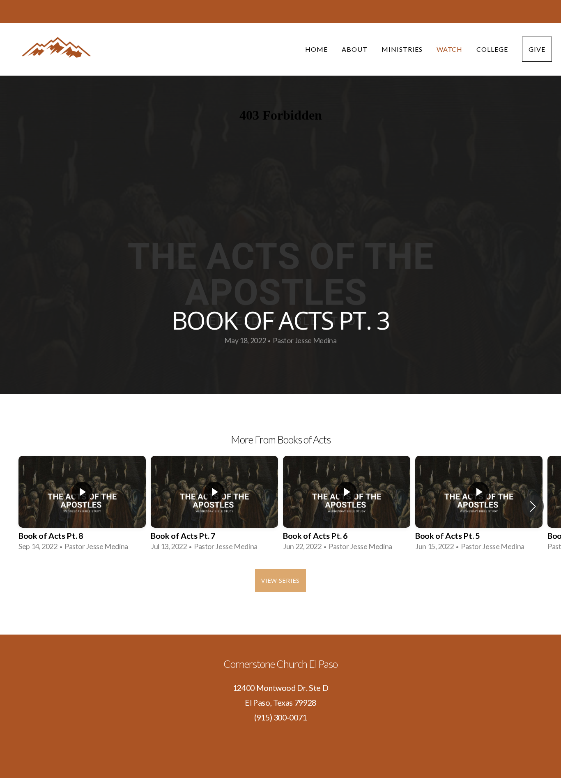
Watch (450, 49)
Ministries (402, 49)
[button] (532, 506)
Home (316, 49)
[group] (82, 506)
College (492, 49)
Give (537, 49)
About (355, 49)
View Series (280, 580)
